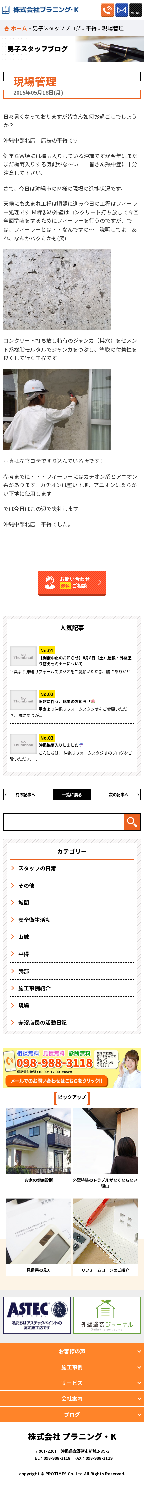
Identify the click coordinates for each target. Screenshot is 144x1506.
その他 (26, 885)
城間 (23, 902)
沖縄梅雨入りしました (59, 745)
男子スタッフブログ (56, 28)
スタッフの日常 (37, 868)
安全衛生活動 (34, 919)
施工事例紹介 (34, 988)
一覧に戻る (72, 794)
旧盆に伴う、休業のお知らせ (65, 701)
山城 (23, 937)
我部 (23, 971)
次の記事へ (119, 794)
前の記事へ (25, 794)
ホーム (19, 28)
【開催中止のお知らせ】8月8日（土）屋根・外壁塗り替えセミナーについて (85, 660)
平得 (91, 28)
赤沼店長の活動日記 (42, 1022)
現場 (23, 1005)
